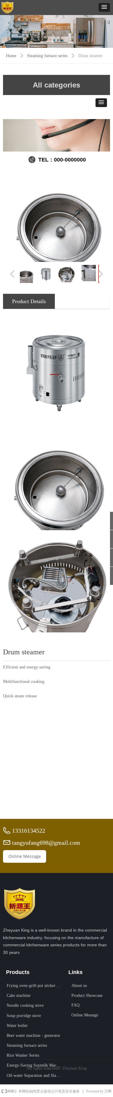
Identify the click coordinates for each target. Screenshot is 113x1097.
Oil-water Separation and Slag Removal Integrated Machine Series (36, 1075)
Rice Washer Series (23, 1055)
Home (11, 56)
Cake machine (18, 995)
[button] (104, 7)
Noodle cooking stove (25, 1005)
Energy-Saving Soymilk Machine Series (36, 1065)
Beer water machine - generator (33, 1035)
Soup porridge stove (24, 1015)
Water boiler (17, 1025)
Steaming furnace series (47, 56)
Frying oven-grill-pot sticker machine (36, 985)
